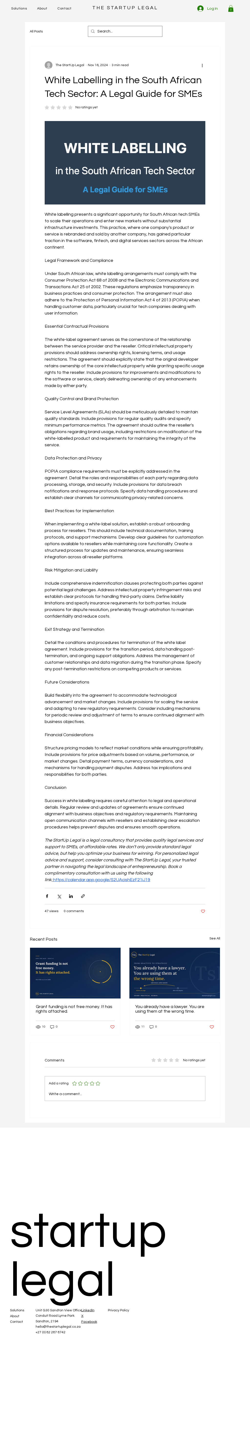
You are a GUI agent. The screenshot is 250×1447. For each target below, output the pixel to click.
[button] (231, 8)
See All (214, 938)
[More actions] (202, 65)
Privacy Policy (118, 1310)
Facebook (89, 1322)
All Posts (36, 31)
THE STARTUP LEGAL (125, 7)
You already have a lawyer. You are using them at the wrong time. (169, 1009)
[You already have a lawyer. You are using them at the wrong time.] (174, 973)
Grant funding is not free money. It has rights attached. (74, 1009)
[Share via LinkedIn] (71, 896)
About (14, 1316)
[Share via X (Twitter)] (59, 896)
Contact (16, 1322)
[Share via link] (83, 896)
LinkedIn (87, 1310)
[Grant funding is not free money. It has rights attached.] (75, 973)
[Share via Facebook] (47, 896)
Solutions (17, 1310)
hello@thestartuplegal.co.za (58, 1326)
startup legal (88, 1256)
